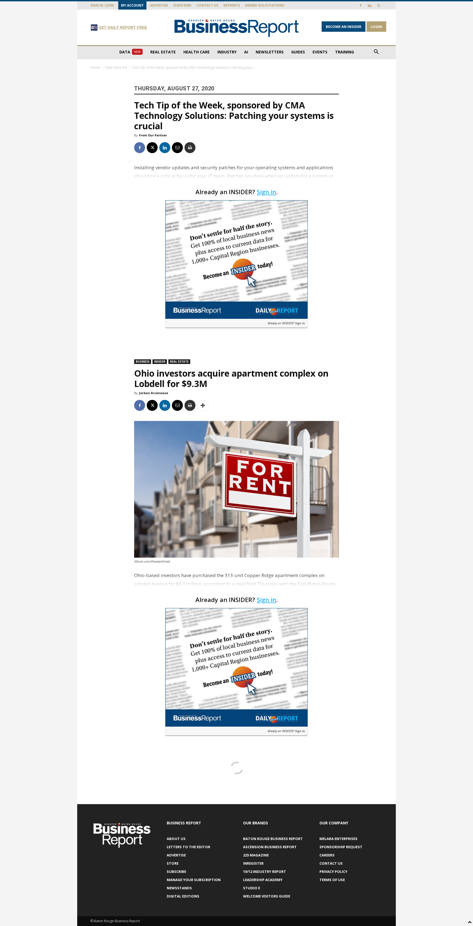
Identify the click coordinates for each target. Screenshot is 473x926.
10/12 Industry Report (264, 871)
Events (320, 52)
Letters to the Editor (188, 846)
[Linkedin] (369, 5)
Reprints (231, 5)
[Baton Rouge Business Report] (236, 27)
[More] (203, 405)
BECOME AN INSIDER (343, 26)
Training (344, 52)
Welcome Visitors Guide (266, 896)
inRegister (253, 863)
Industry (226, 52)
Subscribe (182, 5)
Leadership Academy (262, 879)
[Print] (189, 147)
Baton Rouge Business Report (273, 838)
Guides (298, 52)
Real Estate (163, 52)
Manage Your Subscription (194, 879)
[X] (378, 5)
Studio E (251, 887)
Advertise (159, 5)
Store (172, 863)
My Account (132, 5)
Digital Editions (183, 896)
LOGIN (376, 26)
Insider (159, 361)
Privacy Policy (333, 871)
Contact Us (207, 5)
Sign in (266, 192)
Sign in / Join (102, 5)
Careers (326, 855)
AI (246, 52)
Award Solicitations (264, 5)
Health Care (196, 52)
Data (129, 52)
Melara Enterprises (338, 838)
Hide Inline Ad (116, 67)
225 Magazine (256, 855)
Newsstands (179, 887)
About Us (176, 838)
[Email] (177, 147)
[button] (376, 52)
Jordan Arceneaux (153, 393)
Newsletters (270, 52)
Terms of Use (332, 879)
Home (95, 67)
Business (142, 361)
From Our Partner (153, 135)
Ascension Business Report (270, 846)
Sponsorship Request (340, 846)
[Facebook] (360, 5)
